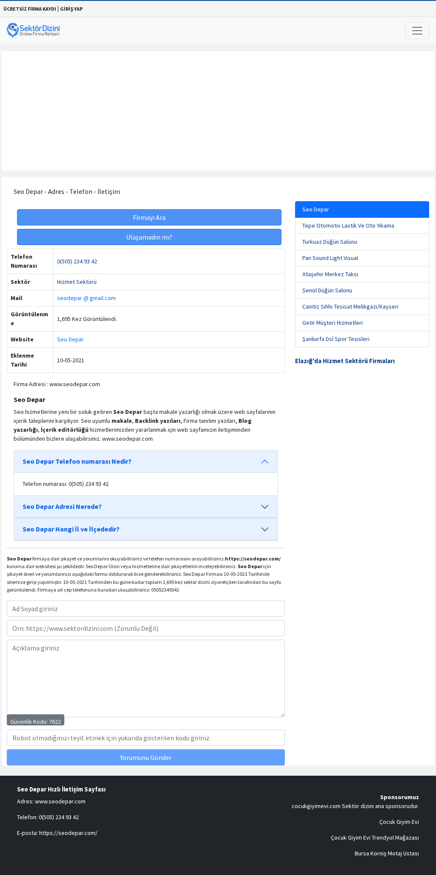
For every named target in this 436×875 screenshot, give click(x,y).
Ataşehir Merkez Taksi (330, 274)
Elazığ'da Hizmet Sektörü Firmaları (345, 361)
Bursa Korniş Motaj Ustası (387, 853)
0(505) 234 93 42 (77, 261)
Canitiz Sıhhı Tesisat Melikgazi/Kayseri (350, 306)
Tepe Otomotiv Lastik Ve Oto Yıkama (348, 225)
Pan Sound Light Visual (330, 258)
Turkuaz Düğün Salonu (329, 241)
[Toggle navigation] (417, 30)
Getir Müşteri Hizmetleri (332, 322)
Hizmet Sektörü (77, 282)
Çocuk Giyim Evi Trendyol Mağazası (375, 837)
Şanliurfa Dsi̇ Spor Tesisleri (336, 339)
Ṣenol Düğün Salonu (327, 290)
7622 (55, 721)
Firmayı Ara (149, 217)
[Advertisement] (218, 110)
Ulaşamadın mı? (149, 237)
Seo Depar (70, 339)
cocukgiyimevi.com (316, 806)
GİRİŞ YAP (71, 9)
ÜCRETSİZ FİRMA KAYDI (29, 9)
